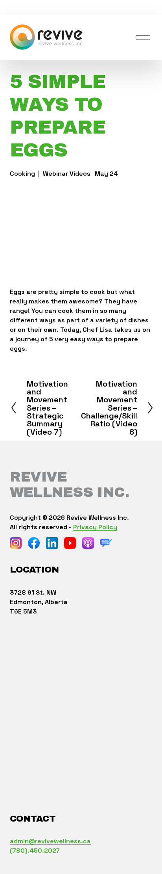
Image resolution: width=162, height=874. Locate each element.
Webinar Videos (66, 173)
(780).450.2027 (35, 850)
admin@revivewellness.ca (50, 841)
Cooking (22, 173)
